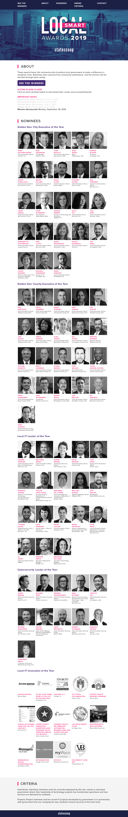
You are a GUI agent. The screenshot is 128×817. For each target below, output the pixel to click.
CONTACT (102, 3)
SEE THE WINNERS (22, 4)
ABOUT (45, 3)
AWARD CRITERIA (78, 4)
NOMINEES (61, 3)
